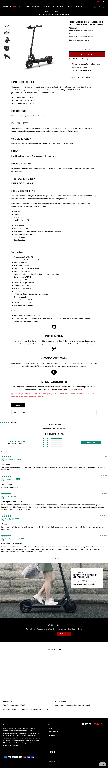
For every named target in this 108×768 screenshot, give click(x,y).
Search (50, 728)
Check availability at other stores (82, 70)
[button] (5, 422)
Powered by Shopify (54, 761)
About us (70, 6)
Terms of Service (53, 731)
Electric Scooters (48, 6)
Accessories (60, 6)
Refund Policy (52, 735)
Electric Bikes (36, 6)
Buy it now (86, 54)
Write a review (60, 429)
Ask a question (20, 412)
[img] (6, 456)
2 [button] (52, 558)
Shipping (71, 40)
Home (27, 6)
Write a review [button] (91, 442)
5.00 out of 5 (21, 441)
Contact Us (78, 6)
